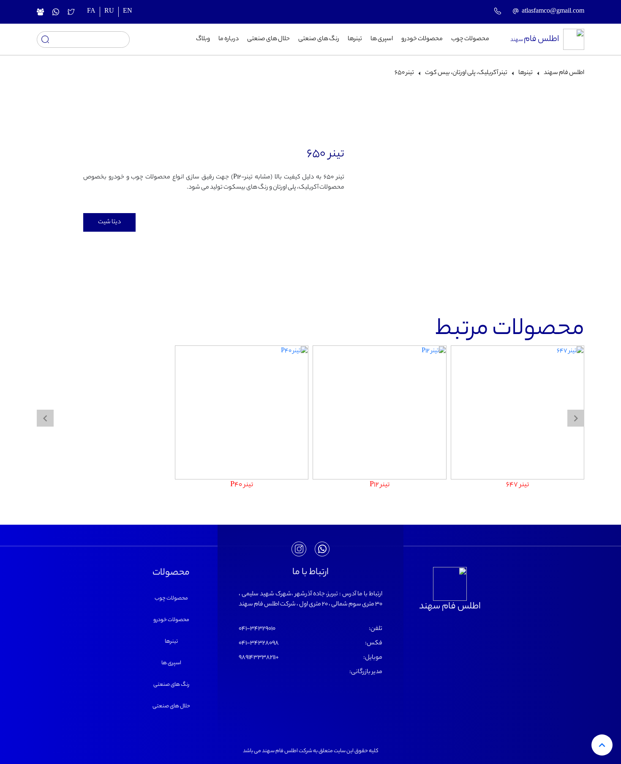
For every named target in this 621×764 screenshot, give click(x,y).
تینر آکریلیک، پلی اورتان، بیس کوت (466, 73)
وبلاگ (203, 39)
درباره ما (228, 39)
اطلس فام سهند (564, 73)
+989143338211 (259, 658)
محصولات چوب (470, 39)
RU (109, 12)
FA (91, 12)
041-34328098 (259, 643)
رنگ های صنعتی (318, 39)
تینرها (355, 39)
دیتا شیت (109, 222)
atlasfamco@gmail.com (553, 12)
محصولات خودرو (422, 39)
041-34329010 (257, 629)
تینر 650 (404, 73)
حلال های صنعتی (268, 39)
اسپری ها (381, 39)
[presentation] (575, 418)
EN (127, 12)
